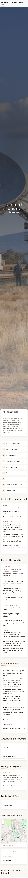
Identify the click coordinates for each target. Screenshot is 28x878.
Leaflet (11, 842)
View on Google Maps (8, 845)
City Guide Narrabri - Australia (12, 2)
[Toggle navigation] (3, 5)
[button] (3, 821)
